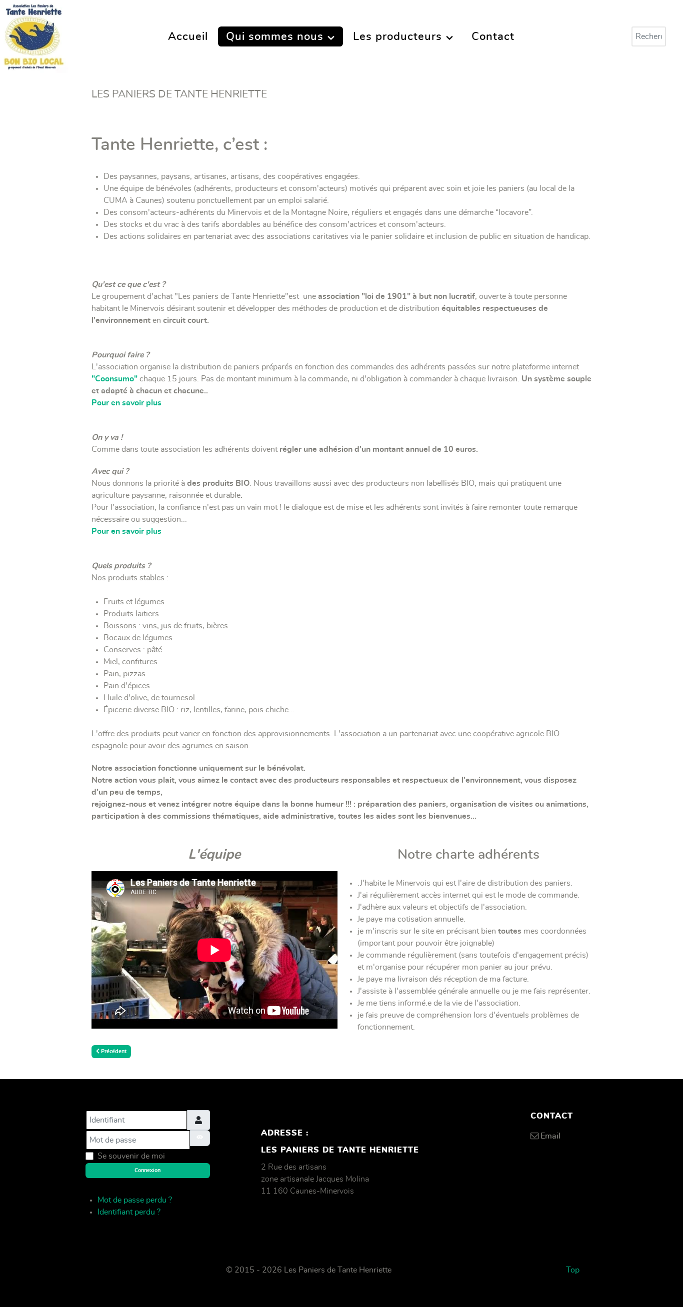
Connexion (147, 1170)
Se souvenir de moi (131, 1156)
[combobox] (649, 36)
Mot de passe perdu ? (135, 1200)
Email (550, 1136)
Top (573, 1270)
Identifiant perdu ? (129, 1212)
